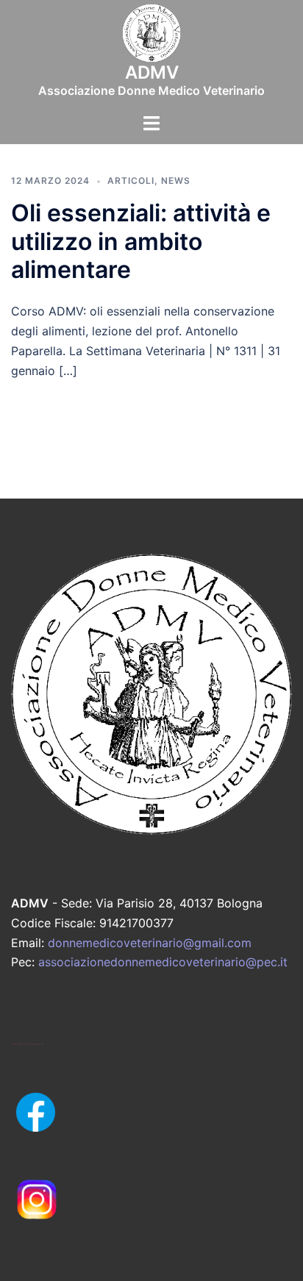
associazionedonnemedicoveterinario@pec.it (163, 961)
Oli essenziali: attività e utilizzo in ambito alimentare (141, 241)
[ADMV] (151, 37)
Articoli (130, 180)
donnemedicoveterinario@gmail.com (150, 942)
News (175, 180)
